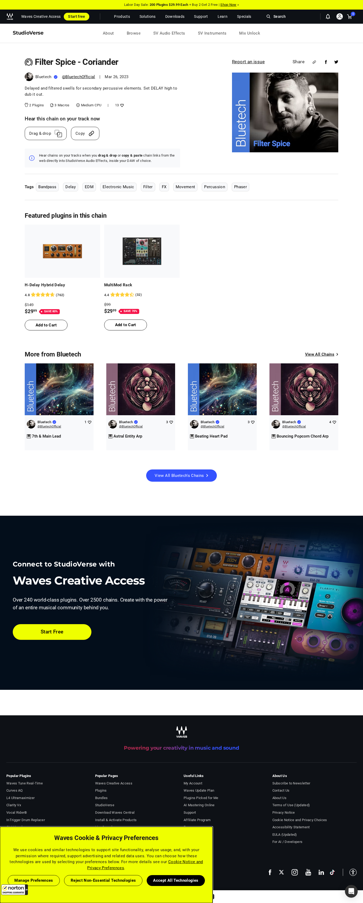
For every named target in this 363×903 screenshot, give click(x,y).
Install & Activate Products (116, 820)
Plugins (101, 790)
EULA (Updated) (284, 835)
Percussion (214, 186)
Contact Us (281, 790)
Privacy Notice (283, 812)
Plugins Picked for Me (201, 798)
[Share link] (314, 62)
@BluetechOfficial (78, 76)
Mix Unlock (249, 33)
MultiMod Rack (118, 285)
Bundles (101, 798)
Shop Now (228, 5)
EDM (89, 186)
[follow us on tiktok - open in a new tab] (332, 872)
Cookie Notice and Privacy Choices (299, 820)
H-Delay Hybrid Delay (45, 285)
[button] (14, 889)
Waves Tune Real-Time (24, 783)
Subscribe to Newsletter (291, 783)
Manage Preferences (33, 880)
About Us (279, 798)
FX (164, 186)
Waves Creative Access (41, 16)
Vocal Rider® (16, 812)
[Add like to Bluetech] (89, 422)
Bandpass (47, 186)
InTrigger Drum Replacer (25, 820)
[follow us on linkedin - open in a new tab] (321, 872)
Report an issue (248, 61)
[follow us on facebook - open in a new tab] (270, 872)
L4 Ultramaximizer (20, 798)
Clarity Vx (13, 805)
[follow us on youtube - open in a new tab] (308, 872)
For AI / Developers (287, 842)
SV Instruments (212, 33)
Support (190, 812)
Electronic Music (118, 186)
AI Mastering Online (199, 805)
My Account (193, 783)
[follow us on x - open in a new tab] (281, 872)
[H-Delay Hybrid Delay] (62, 251)
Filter (148, 186)
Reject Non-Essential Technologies (103, 880)
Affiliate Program (197, 820)
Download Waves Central (115, 812)
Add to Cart (46, 325)
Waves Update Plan (199, 790)
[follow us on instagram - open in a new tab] (295, 872)
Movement (185, 186)
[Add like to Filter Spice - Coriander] (121, 105)
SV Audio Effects (169, 33)
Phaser (240, 186)
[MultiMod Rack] (142, 251)
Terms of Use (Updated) (291, 805)
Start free (76, 16)
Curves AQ (14, 790)
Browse (134, 33)
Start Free (52, 632)
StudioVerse (104, 805)
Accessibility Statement (291, 827)
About (108, 33)
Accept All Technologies (175, 880)
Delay (70, 186)
